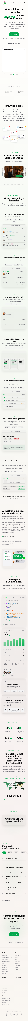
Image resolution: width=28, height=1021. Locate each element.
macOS (17, 985)
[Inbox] (10, 74)
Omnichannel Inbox (7, 958)
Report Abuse (5, 1005)
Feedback (4, 970)
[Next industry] (24, 171)
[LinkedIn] (14, 1016)
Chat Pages (5, 960)
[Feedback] (17, 74)
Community (18, 970)
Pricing (10, 853)
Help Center (18, 956)
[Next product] (24, 74)
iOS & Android (18, 987)
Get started (14, 935)
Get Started (14, 34)
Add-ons (4, 974)
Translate (4, 989)
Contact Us (4, 991)
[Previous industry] (4, 171)
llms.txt (4, 993)
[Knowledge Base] (14, 74)
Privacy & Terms (6, 999)
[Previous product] (4, 74)
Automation (5, 972)
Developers (18, 966)
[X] (10, 1016)
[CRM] (11, 74)
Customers (4, 985)
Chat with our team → (7, 903)
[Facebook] (6, 1016)
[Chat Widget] (16, 74)
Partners (4, 987)
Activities (4, 968)
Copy (23, 597)
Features (23, 853)
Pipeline (4, 966)
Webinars (17, 964)
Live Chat (4, 956)
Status (16, 968)
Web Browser (18, 981)
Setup (16, 853)
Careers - (6, 983)
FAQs (16, 958)
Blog (16, 960)
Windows (17, 983)
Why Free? (4, 981)
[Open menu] (24, 2)
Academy (17, 962)
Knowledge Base (6, 962)
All (4, 853)
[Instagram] (17, 1016)
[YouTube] (21, 1016)
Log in (19, 3)
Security (4, 1003)
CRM (3, 964)
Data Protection (6, 1001)
